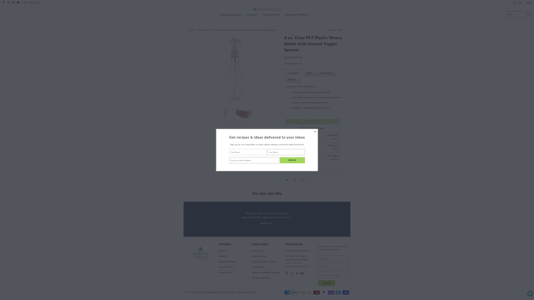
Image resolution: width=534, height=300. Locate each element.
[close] (315, 131)
